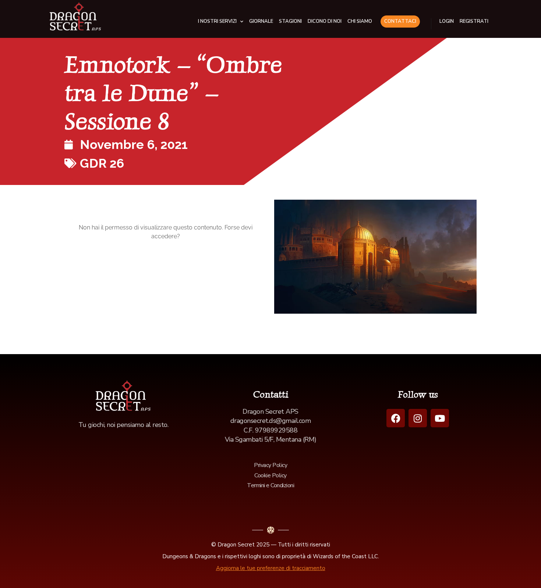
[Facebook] (395, 418)
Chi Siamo (359, 21)
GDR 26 (102, 163)
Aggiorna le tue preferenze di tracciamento (270, 568)
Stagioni (290, 21)
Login (446, 21)
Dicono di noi (325, 21)
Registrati (474, 21)
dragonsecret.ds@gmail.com (270, 420)
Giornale (261, 21)
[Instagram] (418, 418)
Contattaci (400, 21)
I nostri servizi (217, 21)
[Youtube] (440, 418)
